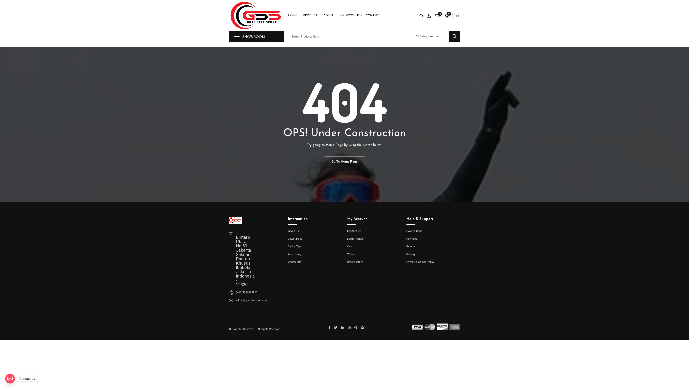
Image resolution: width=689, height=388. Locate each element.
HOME (292, 15)
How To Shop (414, 231)
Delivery (410, 254)
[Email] (10, 379)
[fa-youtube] (349, 327)
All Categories (424, 36)
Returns (411, 246)
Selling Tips (294, 246)
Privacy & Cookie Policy (420, 262)
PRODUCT (310, 15)
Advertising (294, 254)
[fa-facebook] (330, 327)
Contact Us (294, 262)
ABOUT (329, 15)
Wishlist (351, 254)
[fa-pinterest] (355, 327)
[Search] (421, 15)
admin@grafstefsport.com (252, 300)
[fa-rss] (362, 327)
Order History (355, 262)
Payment (411, 238)
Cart (349, 246)
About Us (293, 231)
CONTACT (373, 15)
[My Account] (429, 15)
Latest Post (295, 238)
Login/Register (355, 238)
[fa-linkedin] (342, 327)
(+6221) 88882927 (246, 292)
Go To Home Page (344, 161)
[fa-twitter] (336, 327)
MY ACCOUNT (350, 15)
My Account (354, 231)
